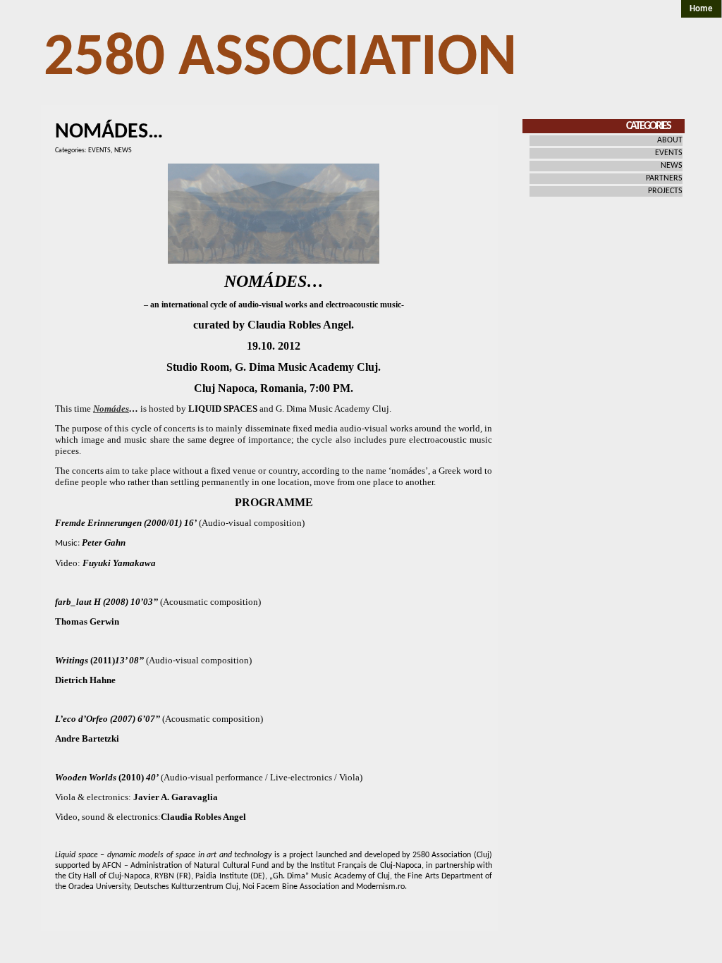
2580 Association (280, 59)
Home (701, 8)
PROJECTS (665, 191)
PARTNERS (664, 178)
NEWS (123, 150)
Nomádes (111, 408)
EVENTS (99, 150)
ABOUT (670, 140)
